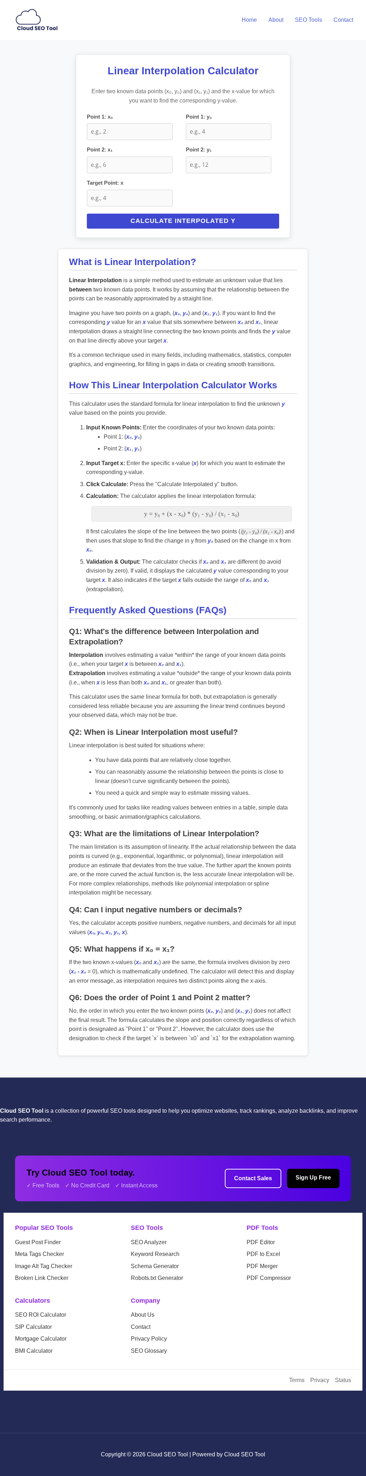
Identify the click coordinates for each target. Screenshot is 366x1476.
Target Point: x (105, 183)
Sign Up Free (313, 1178)
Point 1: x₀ (100, 117)
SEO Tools (308, 20)
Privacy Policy (149, 1339)
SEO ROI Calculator (40, 1315)
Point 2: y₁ (199, 149)
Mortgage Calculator (40, 1339)
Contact (343, 20)
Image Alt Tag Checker (43, 1266)
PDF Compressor (269, 1278)
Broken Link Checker (41, 1278)
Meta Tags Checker (39, 1254)
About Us (142, 1315)
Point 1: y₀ (199, 117)
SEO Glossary (149, 1351)
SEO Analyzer (149, 1242)
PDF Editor (261, 1242)
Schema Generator (155, 1266)
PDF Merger (262, 1266)
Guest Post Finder (38, 1242)
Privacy (319, 1380)
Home (249, 20)
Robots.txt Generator (157, 1278)
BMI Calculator (34, 1351)
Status (343, 1380)
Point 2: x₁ (100, 149)
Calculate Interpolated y (183, 220)
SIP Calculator (33, 1327)
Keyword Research (155, 1254)
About (275, 20)
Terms (297, 1380)
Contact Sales (253, 1178)
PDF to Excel (263, 1254)
